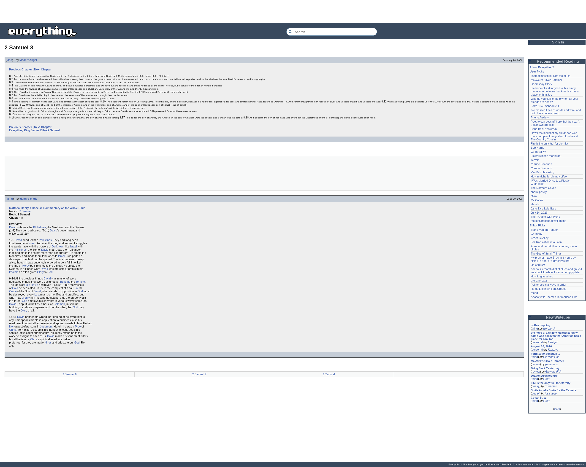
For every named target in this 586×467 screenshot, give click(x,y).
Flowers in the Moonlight (546, 156)
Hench (535, 204)
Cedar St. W (538, 151)
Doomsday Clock (541, 84)
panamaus (552, 364)
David (12, 227)
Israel (31, 243)
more (557, 409)
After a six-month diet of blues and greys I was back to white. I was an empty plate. (557, 271)
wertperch (549, 328)
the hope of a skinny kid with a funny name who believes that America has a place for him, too (555, 91)
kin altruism (538, 265)
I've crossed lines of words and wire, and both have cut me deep (556, 112)
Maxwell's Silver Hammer (546, 80)
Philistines (39, 227)
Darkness (58, 246)
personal (537, 342)
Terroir (535, 160)
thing (10, 198)
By (76, 288)
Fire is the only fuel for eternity (549, 143)
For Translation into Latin (546, 242)
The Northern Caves (543, 188)
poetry (536, 386)
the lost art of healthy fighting (548, 221)
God (50, 272)
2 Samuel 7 (199, 374)
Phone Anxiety (540, 117)
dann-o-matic (28, 198)
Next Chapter (43, 69)
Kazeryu (553, 349)
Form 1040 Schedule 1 (545, 106)
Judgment (46, 326)
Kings (48, 342)
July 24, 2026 (539, 212)
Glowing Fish (551, 357)
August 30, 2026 (541, 346)
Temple (80, 281)
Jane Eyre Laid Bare (543, 208)
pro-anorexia (539, 280)
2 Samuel (54, 130)
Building (65, 281)
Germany (536, 234)
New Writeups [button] (558, 317)
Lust (37, 294)
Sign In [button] (558, 42)
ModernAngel (28, 60)
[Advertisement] (293, 11)
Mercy (26, 265)
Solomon (59, 304)
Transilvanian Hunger (544, 229)
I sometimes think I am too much (550, 76)
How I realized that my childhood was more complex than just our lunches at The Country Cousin (555, 136)
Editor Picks (537, 225)
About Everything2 (542, 67)
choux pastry (539, 192)
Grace (13, 291)
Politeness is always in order (548, 284)
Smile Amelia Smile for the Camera (553, 390)
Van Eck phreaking (542, 172)
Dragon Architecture (544, 375)
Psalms (13, 272)
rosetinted (551, 386)
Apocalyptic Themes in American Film (554, 297)
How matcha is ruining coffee (549, 176)
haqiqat (552, 342)
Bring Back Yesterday (544, 129)
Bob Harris (537, 147)
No (11, 326)
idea (9, 60)
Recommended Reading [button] (558, 61)
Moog (534, 293)
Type (78, 326)
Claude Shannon (541, 164)
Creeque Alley (539, 238)
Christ (12, 329)
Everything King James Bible (28, 130)
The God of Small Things (546, 253)
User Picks (537, 71)
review (536, 364)
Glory (40, 272)
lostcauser (551, 393)
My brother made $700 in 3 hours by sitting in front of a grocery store (553, 259)
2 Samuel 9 (69, 374)
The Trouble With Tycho (545, 216)
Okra (534, 196)
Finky (546, 379)
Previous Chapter (20, 69)
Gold (27, 285)
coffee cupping (540, 325)
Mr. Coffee (537, 200)
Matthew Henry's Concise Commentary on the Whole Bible (47, 208)
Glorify (26, 297)
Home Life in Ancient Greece (548, 288)
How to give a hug (542, 276)
